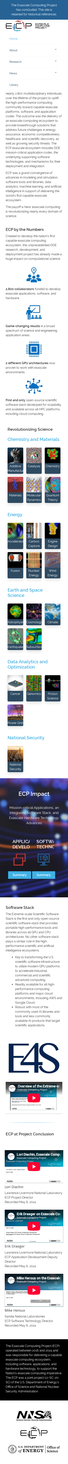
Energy (15, 514)
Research (15, 62)
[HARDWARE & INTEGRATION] (58, 852)
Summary (20, 875)
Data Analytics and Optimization (28, 664)
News (13, 73)
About (13, 50)
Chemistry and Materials (34, 439)
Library (13, 85)
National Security (26, 737)
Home (13, 38)
